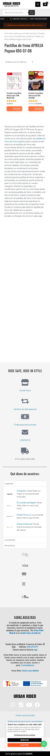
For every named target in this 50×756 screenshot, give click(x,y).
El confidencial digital (26, 502)
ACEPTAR (24, 745)
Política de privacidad (25, 715)
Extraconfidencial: (24, 524)
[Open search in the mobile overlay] (19, 12)
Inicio (6, 33)
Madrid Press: (23, 515)
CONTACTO (25, 440)
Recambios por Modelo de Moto (23, 33)
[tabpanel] (25, 511)
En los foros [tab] (9, 545)
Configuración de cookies (24, 735)
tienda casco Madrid (30, 670)
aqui (20, 141)
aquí (35, 649)
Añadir (16, 109)
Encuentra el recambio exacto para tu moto (25, 25)
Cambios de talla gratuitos (25, 409)
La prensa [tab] (8, 483)
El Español (21, 491)
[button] (44, 744)
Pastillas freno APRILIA (24, 36)
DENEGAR (24, 740)
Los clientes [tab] (9, 540)
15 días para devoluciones (25, 425)
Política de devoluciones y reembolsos (25, 721)
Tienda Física (25, 390)
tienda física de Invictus (30, 632)
